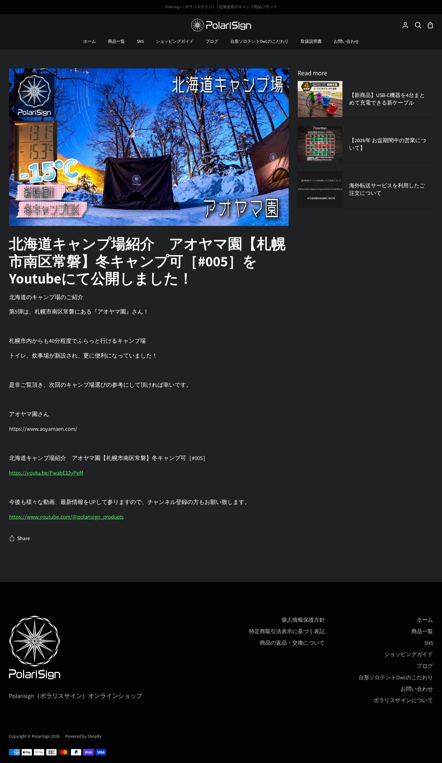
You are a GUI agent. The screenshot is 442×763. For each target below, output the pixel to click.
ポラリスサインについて (403, 700)
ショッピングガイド (408, 654)
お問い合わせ (417, 688)
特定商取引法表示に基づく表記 (287, 631)
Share (23, 538)
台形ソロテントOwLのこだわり (395, 677)
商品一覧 (422, 631)
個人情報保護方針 (303, 619)
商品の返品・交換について (292, 642)
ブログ (425, 665)
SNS (428, 642)
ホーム (425, 619)
